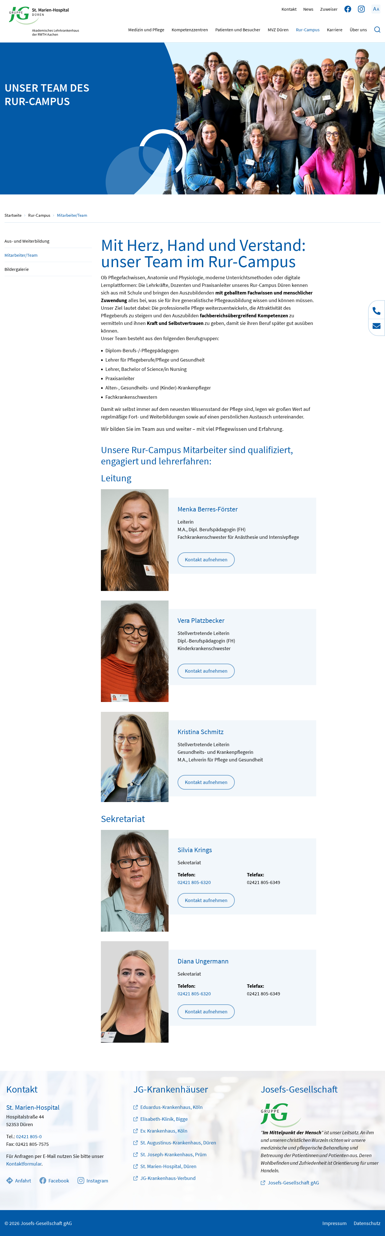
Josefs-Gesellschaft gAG (293, 1182)
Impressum (334, 1223)
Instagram (97, 1180)
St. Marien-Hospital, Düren (168, 1166)
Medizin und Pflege (146, 29)
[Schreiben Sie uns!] (376, 327)
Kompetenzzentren (190, 29)
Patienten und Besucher (237, 29)
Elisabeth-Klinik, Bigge (164, 1119)
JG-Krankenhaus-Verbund (168, 1178)
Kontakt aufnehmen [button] (206, 559)
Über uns (358, 29)
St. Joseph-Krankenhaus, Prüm (173, 1154)
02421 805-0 (29, 1136)
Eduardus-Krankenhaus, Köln (171, 1107)
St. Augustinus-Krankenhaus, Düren (178, 1142)
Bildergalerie (17, 269)
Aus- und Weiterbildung (27, 241)
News (308, 9)
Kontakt (289, 9)
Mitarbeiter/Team (21, 255)
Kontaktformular (23, 1163)
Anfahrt (23, 1180)
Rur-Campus (308, 29)
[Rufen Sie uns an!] (376, 310)
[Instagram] (361, 9)
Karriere (334, 29)
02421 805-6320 (194, 882)
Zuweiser (329, 9)
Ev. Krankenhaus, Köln (163, 1131)
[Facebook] (347, 9)
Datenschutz (367, 1223)
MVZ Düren (278, 29)
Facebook (58, 1180)
